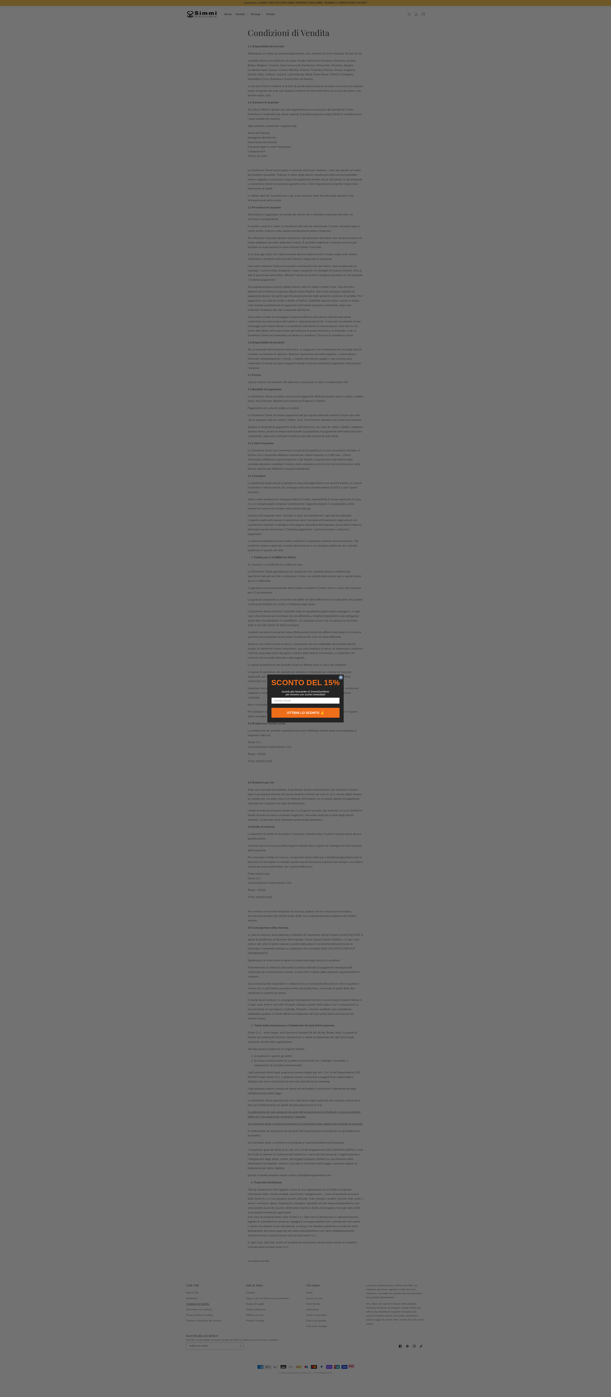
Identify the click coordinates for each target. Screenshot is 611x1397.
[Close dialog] (340, 677)
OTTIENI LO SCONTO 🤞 (305, 712)
